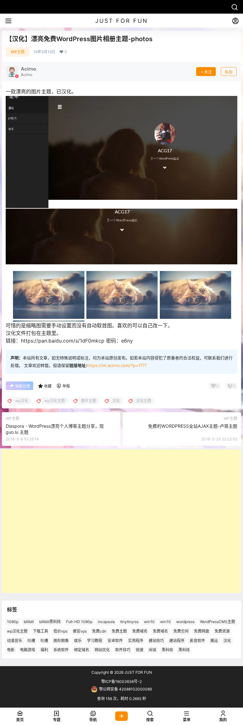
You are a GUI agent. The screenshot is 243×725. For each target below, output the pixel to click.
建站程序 (176, 640)
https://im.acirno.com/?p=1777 (117, 365)
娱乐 (78, 640)
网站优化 (102, 649)
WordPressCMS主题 (217, 621)
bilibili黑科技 (50, 621)
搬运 (214, 640)
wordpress (185, 621)
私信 (229, 72)
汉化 (227, 640)
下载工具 (40, 630)
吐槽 (31, 640)
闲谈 (152, 649)
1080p (12, 621)
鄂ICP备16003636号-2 (121, 681)
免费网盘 (201, 630)
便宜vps (80, 630)
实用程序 (135, 640)
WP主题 (18, 51)
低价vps (60, 630)
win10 (149, 621)
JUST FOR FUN (137, 672)
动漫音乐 (14, 640)
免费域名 (139, 630)
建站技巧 (156, 640)
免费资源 (222, 630)
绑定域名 (81, 649)
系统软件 (61, 649)
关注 (208, 72)
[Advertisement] (121, 521)
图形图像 (61, 640)
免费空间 (181, 630)
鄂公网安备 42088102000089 (125, 689)
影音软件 (197, 640)
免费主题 (119, 630)
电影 (11, 649)
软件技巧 (122, 649)
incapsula (106, 621)
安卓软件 (115, 640)
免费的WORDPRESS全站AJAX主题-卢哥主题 (192, 426)
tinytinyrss (129, 621)
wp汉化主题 (17, 630)
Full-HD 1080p (79, 621)
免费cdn (99, 630)
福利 (44, 649)
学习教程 (94, 640)
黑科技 (167, 649)
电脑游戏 (27, 649)
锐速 (139, 649)
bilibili (29, 621)
